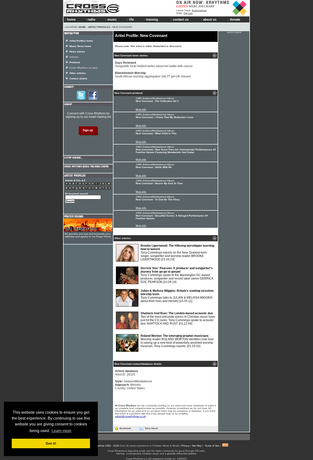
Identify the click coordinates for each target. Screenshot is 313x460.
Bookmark (125, 428)
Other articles (77, 73)
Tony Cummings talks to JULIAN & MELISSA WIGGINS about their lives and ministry (177, 296)
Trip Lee (188, 13)
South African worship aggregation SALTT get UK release (153, 74)
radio (91, 19)
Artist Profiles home (81, 40)
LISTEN (182, 6)
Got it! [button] (51, 443)
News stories (77, 51)
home (71, 19)
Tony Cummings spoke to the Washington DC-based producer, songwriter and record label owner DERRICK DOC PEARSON (177, 275)
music (112, 19)
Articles (74, 57)
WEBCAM (196, 6)
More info (141, 109)
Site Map (197, 445)
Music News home (80, 46)
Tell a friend (151, 428)
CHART (209, 6)
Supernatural (199, 10)
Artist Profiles (99, 27)
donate (235, 19)
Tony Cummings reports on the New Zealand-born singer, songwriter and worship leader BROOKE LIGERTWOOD (177, 252)
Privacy (185, 445)
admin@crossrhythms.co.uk (130, 416)
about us (209, 19)
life (131, 19)
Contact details (78, 78)
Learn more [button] (61, 431)
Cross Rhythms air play (83, 67)
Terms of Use (212, 445)
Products (74, 62)
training (152, 19)
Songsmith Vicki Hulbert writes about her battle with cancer (154, 64)
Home (82, 27)
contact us (181, 19)
